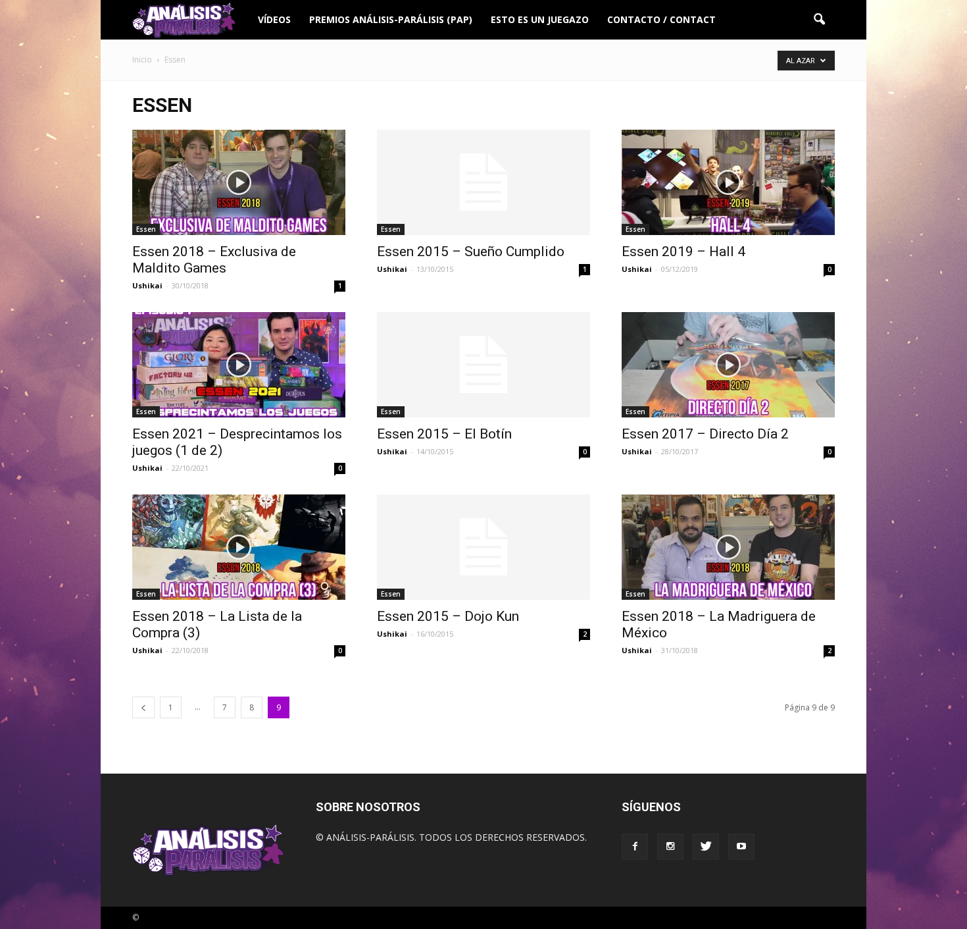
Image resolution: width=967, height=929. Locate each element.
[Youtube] (741, 847)
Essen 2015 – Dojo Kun (448, 616)
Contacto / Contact (661, 19)
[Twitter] (706, 847)
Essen (146, 229)
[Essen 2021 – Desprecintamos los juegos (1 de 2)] (238, 364)
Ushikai (147, 285)
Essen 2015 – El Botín (444, 434)
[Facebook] (635, 847)
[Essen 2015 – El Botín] (483, 364)
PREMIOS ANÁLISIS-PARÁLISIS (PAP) (390, 19)
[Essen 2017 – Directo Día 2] (728, 364)
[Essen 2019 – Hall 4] (728, 182)
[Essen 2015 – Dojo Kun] (483, 547)
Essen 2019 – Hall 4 (683, 251)
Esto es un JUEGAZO (540, 19)
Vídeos (274, 19)
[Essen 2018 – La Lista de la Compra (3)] (238, 547)
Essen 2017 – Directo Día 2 (705, 434)
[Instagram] (670, 847)
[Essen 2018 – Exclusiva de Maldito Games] (238, 182)
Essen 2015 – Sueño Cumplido (470, 251)
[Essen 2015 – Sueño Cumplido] (483, 182)
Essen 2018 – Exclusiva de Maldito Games (214, 260)
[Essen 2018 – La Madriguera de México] (728, 547)
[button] (819, 20)
